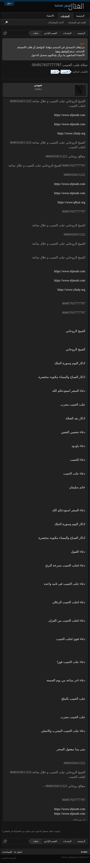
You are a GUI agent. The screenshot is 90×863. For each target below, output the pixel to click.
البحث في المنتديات (77, 22)
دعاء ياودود (78, 446)
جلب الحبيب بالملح (73, 698)
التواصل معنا (62, 51)
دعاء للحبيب (77, 459)
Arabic (84, 852)
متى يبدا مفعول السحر (71, 749)
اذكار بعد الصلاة (75, 418)
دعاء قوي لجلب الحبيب (70, 639)
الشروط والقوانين (8, 858)
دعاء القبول (78, 551)
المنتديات (65, 16)
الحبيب (65, 71)
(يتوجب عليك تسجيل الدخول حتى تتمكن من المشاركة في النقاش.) (31, 831)
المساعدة (7, 852)
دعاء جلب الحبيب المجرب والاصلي (63, 731)
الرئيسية (80, 15)
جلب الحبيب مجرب (73, 404)
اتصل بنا (18, 852)
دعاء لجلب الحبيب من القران (66, 620)
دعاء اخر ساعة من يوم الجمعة (66, 680)
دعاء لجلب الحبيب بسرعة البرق (65, 565)
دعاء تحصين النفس (73, 432)
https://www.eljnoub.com (69, 115)
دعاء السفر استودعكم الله (68, 390)
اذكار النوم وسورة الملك (69, 363)
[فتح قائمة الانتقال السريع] (5, 33)
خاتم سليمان (77, 487)
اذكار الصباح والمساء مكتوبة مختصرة (61, 377)
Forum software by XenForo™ (75, 857)
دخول (9, 3)
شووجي (38, 85)
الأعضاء (50, 15)
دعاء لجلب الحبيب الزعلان (68, 602)
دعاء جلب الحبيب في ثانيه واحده (64, 583)
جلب (54, 71)
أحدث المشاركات (56, 22)
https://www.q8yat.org (71, 202)
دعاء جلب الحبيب (74, 473)
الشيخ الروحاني (75, 331)
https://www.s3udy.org (71, 133)
